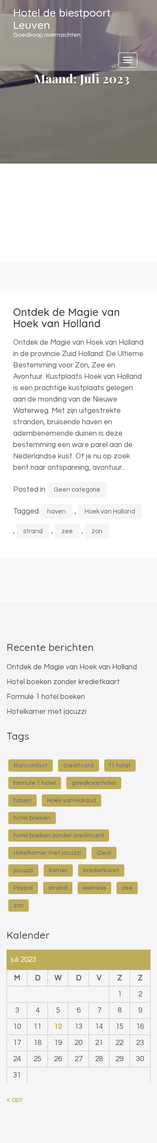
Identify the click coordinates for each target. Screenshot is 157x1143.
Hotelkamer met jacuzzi (46, 712)
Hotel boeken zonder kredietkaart (63, 682)
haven (56, 511)
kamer (58, 870)
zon (97, 531)
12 (58, 1027)
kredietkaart (101, 870)
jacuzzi (23, 870)
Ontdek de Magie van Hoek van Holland (66, 317)
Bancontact (31, 765)
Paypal (23, 888)
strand (33, 531)
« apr (15, 1100)
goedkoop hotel (94, 783)
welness (94, 888)
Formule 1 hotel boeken (46, 697)
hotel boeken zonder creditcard (59, 835)
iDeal (104, 853)
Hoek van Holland (110, 511)
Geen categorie (77, 489)
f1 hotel (119, 765)
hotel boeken (32, 818)
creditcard (78, 765)
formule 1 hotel (35, 783)
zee (67, 531)
